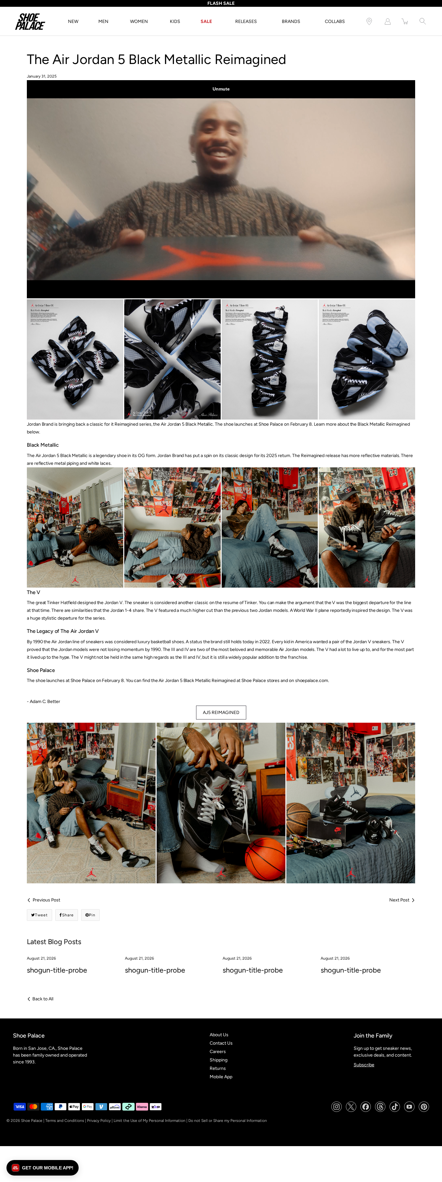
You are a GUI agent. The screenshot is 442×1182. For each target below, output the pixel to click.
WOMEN (139, 21)
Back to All (42, 999)
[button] (42, 1168)
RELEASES (246, 21)
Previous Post (46, 900)
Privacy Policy (99, 1120)
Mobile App (221, 1077)
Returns (218, 1068)
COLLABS (335, 21)
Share (68, 915)
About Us (219, 1035)
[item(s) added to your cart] (405, 21)
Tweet (41, 915)
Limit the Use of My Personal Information (149, 1120)
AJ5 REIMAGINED (221, 712)
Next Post (399, 900)
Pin (92, 915)
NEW (73, 21)
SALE (206, 21)
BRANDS (291, 21)
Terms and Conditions (64, 1120)
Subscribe (364, 1065)
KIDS (175, 21)
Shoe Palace (31, 1120)
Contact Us (221, 1043)
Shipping (218, 1060)
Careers (218, 1051)
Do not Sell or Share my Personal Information (227, 1120)
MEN (103, 21)
